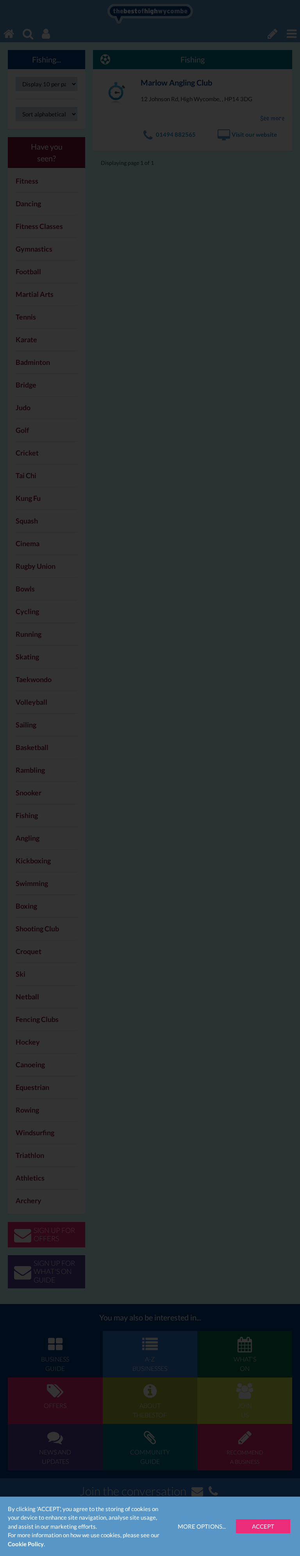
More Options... (202, 1526)
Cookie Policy (26, 1543)
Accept (263, 1526)
